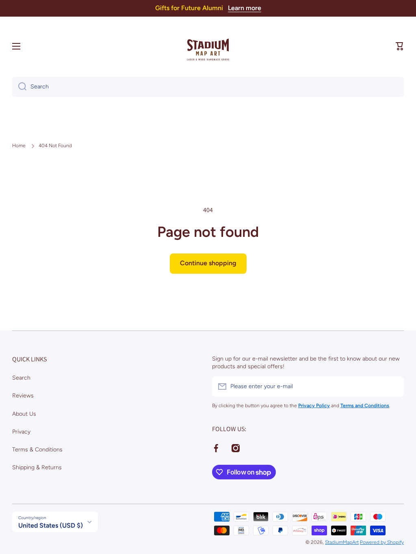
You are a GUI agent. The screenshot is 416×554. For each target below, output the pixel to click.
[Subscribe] (394, 386)
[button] (400, 46)
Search (21, 377)
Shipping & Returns (37, 467)
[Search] (19, 87)
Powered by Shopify (382, 542)
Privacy (21, 431)
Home (19, 145)
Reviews (23, 395)
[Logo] (208, 46)
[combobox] (208, 87)
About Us (24, 413)
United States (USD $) (50, 525)
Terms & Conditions (37, 449)
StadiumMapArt (342, 542)
